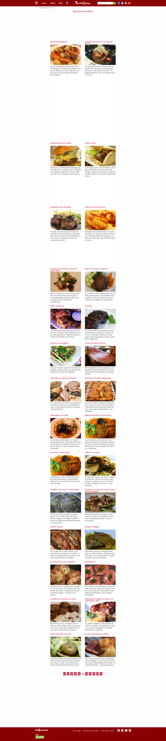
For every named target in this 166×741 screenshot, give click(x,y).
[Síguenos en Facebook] (119, 3)
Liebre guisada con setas (60, 634)
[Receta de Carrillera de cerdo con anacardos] (65, 512)
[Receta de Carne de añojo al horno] (100, 365)
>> (101, 673)
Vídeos (52, 3)
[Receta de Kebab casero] (100, 165)
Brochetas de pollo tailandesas (98, 378)
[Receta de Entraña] (100, 328)
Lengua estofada (92, 527)
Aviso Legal (77, 731)
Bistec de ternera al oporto (96, 269)
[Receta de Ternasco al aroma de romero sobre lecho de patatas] (100, 512)
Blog (60, 3)
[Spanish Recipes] (67, 3)
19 (94, 673)
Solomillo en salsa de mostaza (63, 378)
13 (72, 673)
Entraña (88, 306)
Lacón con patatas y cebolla (97, 634)
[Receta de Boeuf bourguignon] (65, 64)
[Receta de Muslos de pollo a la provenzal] (100, 437)
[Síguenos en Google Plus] (126, 730)
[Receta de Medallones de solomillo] (65, 229)
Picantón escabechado (59, 452)
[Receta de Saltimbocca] (100, 584)
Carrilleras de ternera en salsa (63, 599)
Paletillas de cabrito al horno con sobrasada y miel (99, 600)
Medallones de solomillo (60, 207)
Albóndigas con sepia (59, 415)
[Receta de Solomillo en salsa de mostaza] (65, 400)
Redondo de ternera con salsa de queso (99, 43)
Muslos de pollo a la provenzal (98, 415)
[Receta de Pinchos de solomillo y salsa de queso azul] (65, 291)
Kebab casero (90, 143)
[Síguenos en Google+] (126, 3)
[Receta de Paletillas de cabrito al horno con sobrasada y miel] (100, 621)
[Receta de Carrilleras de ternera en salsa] (65, 621)
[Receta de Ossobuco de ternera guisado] (65, 584)
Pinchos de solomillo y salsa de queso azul (63, 270)
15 (79, 673)
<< (65, 673)
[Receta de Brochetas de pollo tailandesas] (100, 400)
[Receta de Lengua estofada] (100, 549)
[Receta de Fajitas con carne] (100, 475)
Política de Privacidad (91, 731)
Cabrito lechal (56, 527)
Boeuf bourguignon (58, 42)
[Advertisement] (83, 27)
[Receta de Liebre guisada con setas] (65, 656)
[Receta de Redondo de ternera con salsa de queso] (100, 64)
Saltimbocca (90, 562)
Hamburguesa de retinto (60, 143)
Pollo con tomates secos (95, 207)
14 (75, 673)
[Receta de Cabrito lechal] (65, 549)
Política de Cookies (107, 731)
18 (90, 673)
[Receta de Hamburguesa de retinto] (65, 165)
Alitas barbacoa (57, 306)
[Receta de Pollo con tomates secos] (100, 229)
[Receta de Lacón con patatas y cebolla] (100, 656)
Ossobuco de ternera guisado (62, 562)
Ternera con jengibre (59, 343)
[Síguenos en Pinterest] (129, 3)
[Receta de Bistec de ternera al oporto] (100, 291)
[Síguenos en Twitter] (122, 3)
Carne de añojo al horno (95, 343)
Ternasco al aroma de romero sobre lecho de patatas (100, 490)
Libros (44, 3)
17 (86, 673)
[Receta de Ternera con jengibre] (65, 365)
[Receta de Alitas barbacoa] (65, 328)
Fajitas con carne (92, 452)
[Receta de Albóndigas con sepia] (65, 437)
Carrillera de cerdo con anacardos (64, 489)
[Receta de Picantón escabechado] (65, 475)
